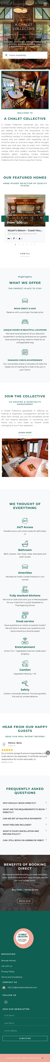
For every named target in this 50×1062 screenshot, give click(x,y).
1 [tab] (15, 244)
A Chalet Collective (14, 4)
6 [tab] (34, 244)
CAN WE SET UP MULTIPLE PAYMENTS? (22, 818)
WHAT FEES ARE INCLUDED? (17, 825)
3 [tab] (23, 244)
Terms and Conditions (11, 977)
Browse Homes (8, 960)
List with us (6, 966)
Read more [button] (7, 762)
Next (46, 218)
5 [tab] (30, 244)
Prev (3, 218)
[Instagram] (6, 1002)
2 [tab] (19, 244)
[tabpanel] (25, 218)
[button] (4, 90)
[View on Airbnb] (4, 744)
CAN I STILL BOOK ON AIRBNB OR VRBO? (23, 840)
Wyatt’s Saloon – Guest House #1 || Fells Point (25, 230)
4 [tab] (27, 244)
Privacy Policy (7, 971)
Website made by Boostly (31, 1058)
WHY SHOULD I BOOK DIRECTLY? (19, 803)
